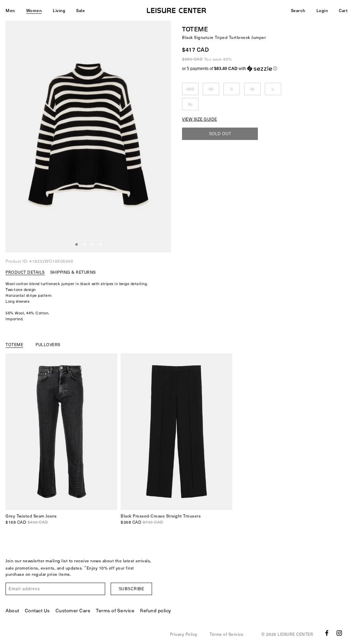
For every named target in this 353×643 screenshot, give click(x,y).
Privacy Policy (184, 634)
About (12, 610)
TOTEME (195, 28)
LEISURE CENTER (295, 634)
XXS (190, 89)
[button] (264, 69)
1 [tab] (76, 244)
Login (322, 10)
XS (211, 89)
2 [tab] (84, 244)
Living (59, 10)
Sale (80, 10)
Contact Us (37, 610)
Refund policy (155, 610)
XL (190, 104)
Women (34, 10)
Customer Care (73, 610)
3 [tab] (92, 244)
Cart (343, 10)
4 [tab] (100, 244)
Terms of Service (115, 610)
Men (10, 10)
